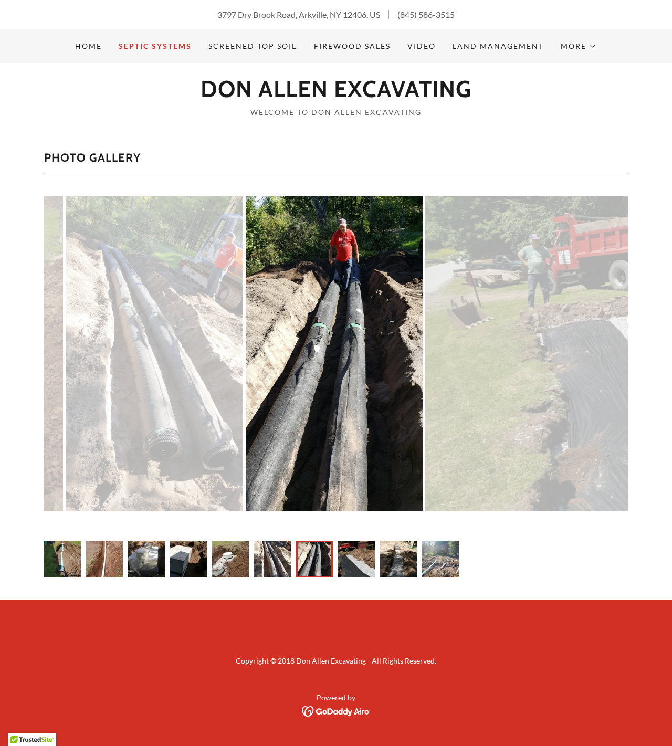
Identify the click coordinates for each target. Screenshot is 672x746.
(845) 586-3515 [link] (426, 14)
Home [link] (88, 45)
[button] (579, 46)
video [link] (421, 45)
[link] (336, 94)
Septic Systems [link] (155, 45)
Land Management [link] (498, 45)
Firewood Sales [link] (352, 45)
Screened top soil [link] (252, 45)
